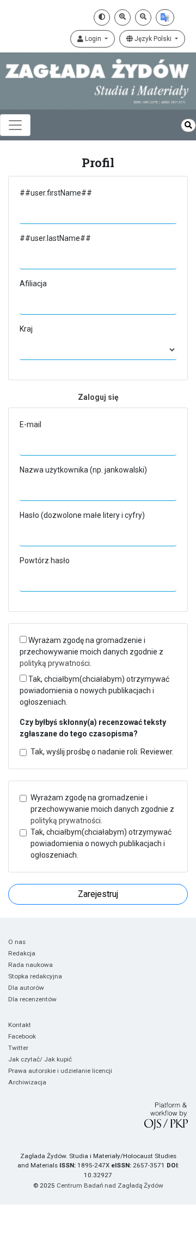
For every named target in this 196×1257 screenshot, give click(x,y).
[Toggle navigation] (15, 125)
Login (93, 39)
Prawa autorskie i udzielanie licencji (60, 1071)
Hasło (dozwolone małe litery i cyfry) (82, 515)
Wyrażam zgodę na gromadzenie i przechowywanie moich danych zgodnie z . (91, 652)
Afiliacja (33, 283)
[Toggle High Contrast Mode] (102, 17)
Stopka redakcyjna (35, 976)
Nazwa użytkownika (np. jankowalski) (83, 469)
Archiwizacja (27, 1082)
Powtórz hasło (45, 560)
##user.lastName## (55, 238)
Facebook (22, 1036)
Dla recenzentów (32, 999)
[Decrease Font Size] (143, 17)
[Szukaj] (188, 125)
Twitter (18, 1048)
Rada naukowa (30, 965)
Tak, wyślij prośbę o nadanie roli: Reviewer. (102, 751)
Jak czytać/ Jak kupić (40, 1059)
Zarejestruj (98, 894)
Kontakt (19, 1025)
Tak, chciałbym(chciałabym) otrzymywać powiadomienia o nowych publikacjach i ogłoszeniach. (94, 690)
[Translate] (165, 17)
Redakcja (21, 953)
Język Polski (153, 39)
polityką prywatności (55, 663)
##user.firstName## (56, 192)
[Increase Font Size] (122, 17)
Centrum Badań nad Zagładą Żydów (110, 1185)
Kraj (26, 328)
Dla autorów (26, 988)
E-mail (30, 424)
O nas (17, 942)
